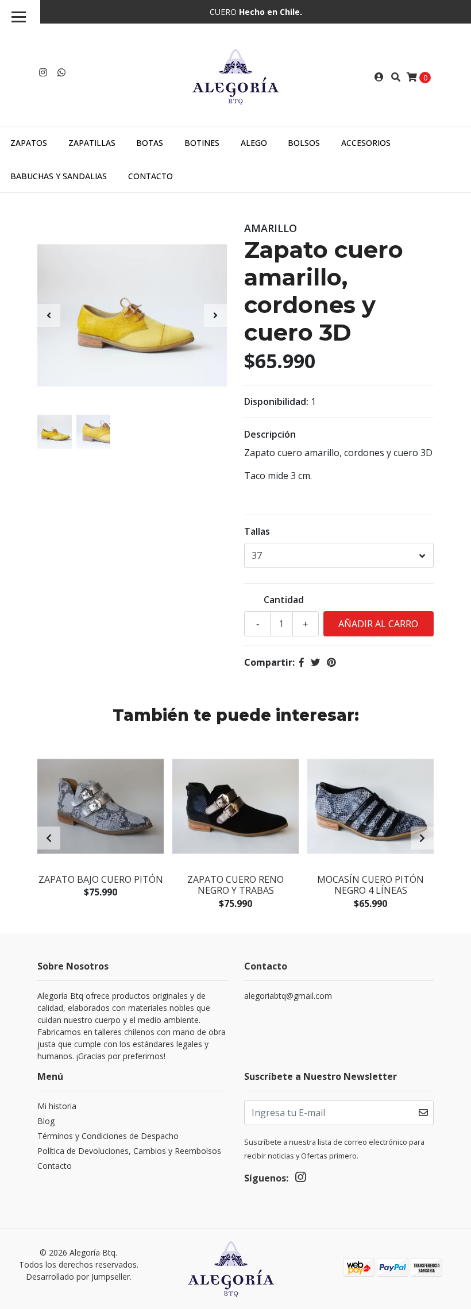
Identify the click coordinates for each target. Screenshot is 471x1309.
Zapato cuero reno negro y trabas (235, 885)
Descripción (270, 434)
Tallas (257, 531)
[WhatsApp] (61, 72)
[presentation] (48, 315)
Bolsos (304, 142)
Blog (46, 1120)
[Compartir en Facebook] (301, 662)
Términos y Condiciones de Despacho (108, 1135)
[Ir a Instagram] (43, 72)
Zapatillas (91, 142)
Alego (254, 142)
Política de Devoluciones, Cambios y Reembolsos (129, 1150)
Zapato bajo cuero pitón (100, 879)
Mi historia (56, 1106)
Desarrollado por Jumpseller (78, 1276)
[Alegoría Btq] (235, 75)
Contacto (150, 176)
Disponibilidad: (276, 401)
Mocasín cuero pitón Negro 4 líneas (370, 885)
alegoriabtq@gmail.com (288, 995)
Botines (201, 142)
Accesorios (366, 142)
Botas (149, 142)
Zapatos (28, 142)
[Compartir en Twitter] (315, 662)
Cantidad (284, 599)
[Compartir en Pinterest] (331, 662)
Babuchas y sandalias (58, 176)
